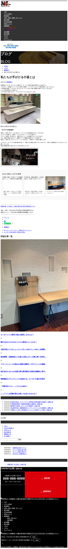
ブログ (6, 36)
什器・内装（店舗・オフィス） (13, 18)
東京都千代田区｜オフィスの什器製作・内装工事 (25, 406)
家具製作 (6, 16)
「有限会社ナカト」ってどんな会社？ (14, 386)
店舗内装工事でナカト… (20, 448)
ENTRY (47, 478)
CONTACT (6, 50)
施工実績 (6, 20)
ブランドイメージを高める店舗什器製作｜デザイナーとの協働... (23, 364)
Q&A (6, 426)
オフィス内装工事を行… (20, 452)
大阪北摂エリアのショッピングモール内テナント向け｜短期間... (23, 349)
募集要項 (6, 26)
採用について (8, 24)
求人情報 (7, 436)
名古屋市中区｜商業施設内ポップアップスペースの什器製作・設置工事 (32, 408)
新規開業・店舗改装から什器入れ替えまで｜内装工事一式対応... (23, 357)
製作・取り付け (12, 28)
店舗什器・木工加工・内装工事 (16, 464)
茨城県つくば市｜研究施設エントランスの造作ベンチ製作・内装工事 (31, 410)
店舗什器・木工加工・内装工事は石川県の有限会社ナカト (18, 206)
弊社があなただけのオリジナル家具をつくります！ (19, 342)
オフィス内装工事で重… (20, 450)
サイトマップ (8, 40)
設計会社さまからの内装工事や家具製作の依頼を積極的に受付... (23, 371)
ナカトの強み (8, 14)
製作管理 (10, 30)
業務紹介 (10, 82)
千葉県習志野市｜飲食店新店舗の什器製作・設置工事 (26, 404)
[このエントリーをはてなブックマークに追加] (5, 222)
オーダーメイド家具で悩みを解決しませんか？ (17, 335)
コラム (6, 38)
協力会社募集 (8, 22)
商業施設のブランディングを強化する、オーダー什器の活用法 (23, 379)
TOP (5, 12)
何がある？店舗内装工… (20, 454)
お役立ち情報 (9, 428)
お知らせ (7, 430)
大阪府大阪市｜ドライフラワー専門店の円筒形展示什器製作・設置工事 (32, 402)
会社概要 (6, 32)
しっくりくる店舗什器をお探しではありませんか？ (19, 393)
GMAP (33, 537)
